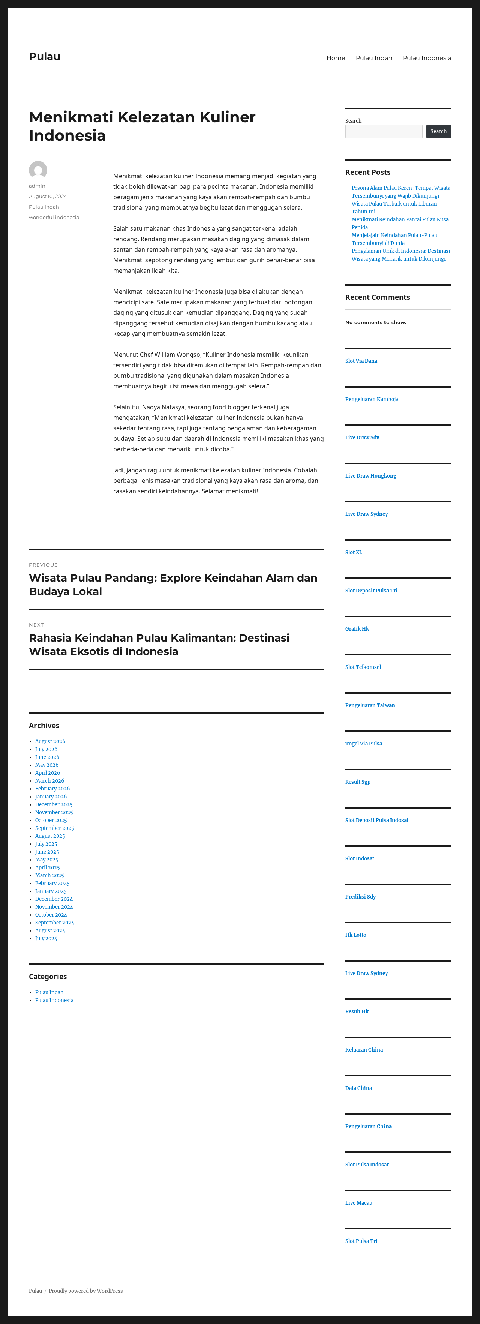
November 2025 (54, 812)
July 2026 (46, 749)
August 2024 (50, 930)
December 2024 (54, 899)
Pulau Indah (374, 58)
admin (37, 186)
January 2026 (51, 796)
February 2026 (52, 789)
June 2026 (47, 757)
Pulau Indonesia (427, 58)
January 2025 (51, 891)
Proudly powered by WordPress (86, 1291)
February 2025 (52, 883)
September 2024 (54, 923)
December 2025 (54, 804)
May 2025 (46, 860)
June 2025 (47, 852)
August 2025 (50, 836)
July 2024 (46, 938)
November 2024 (54, 907)
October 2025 (51, 820)
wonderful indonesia (54, 217)
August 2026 (50, 741)
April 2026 (47, 773)
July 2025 (46, 844)
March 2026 (49, 781)
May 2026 (47, 765)
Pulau (44, 56)
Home (336, 58)
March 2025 (49, 875)
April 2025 (47, 867)
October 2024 (51, 915)
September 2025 (54, 828)
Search (353, 121)
